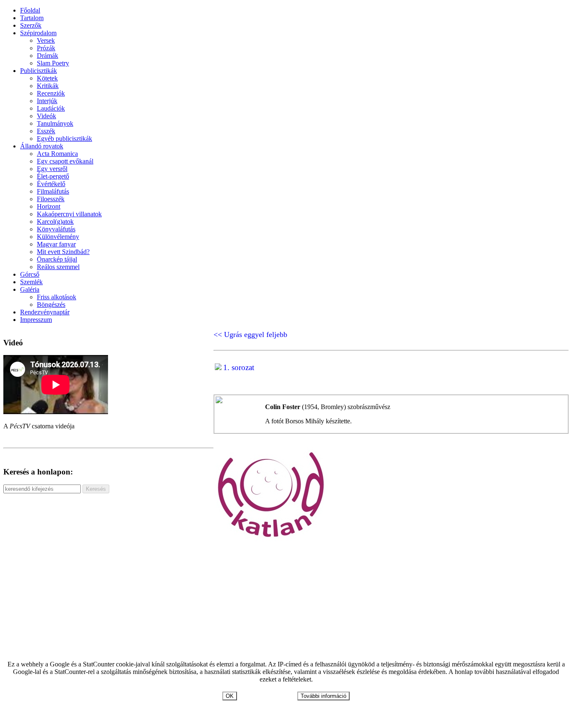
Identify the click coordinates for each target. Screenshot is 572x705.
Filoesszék (50, 198)
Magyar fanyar (56, 244)
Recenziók (51, 93)
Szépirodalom (38, 32)
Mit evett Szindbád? (63, 251)
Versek (46, 40)
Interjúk (47, 100)
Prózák (46, 48)
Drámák (47, 55)
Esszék (46, 131)
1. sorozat (238, 367)
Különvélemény (58, 236)
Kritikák (48, 85)
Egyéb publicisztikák (64, 138)
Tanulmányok (55, 123)
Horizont (48, 206)
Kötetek (47, 78)
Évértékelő (51, 183)
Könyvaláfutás (56, 229)
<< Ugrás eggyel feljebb (250, 334)
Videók (46, 115)
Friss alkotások (56, 297)
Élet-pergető (53, 176)
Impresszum (36, 319)
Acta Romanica (57, 153)
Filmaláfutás (53, 191)
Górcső (29, 274)
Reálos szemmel (58, 266)
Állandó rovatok (41, 146)
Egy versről (52, 168)
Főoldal (30, 10)
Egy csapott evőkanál (65, 161)
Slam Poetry (53, 63)
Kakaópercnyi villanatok (69, 214)
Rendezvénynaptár (45, 312)
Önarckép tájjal (57, 259)
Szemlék (31, 281)
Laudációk (51, 108)
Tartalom (32, 17)
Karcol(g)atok (55, 221)
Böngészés (51, 304)
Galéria (29, 289)
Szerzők (30, 25)
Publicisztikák (38, 70)
